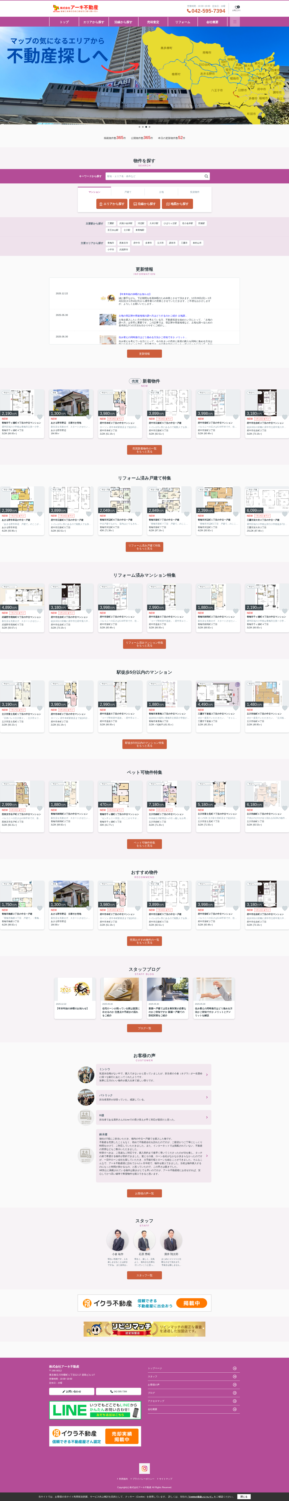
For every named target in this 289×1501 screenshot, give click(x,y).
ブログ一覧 (144, 1028)
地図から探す (180, 203)
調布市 (172, 243)
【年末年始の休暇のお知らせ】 (135, 294)
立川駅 (127, 230)
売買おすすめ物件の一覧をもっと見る (144, 941)
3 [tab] (146, 127)
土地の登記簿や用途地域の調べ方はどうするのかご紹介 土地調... (153, 315)
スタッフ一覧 (144, 1275)
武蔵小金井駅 (125, 223)
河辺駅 (141, 223)
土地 (161, 192)
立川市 (160, 243)
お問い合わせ (73, 1391)
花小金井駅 (187, 223)
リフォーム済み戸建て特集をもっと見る (144, 547)
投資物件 (195, 192)
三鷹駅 (111, 223)
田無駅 (201, 223)
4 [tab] (149, 127)
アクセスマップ (156, 1401)
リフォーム (182, 22)
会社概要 (212, 22)
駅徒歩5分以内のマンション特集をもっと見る (144, 744)
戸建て (127, 192)
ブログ (151, 1392)
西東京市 (123, 243)
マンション (94, 192)
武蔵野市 (123, 249)
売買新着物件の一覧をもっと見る (144, 450)
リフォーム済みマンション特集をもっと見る (144, 644)
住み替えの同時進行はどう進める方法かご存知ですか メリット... (153, 337)
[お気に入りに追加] (39, 417)
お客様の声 (154, 1384)
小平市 (111, 249)
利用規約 (123, 1479)
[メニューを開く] (235, 21)
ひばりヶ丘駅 (170, 223)
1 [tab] (139, 127)
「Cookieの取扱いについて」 (200, 1497)
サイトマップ (165, 1479)
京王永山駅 (113, 230)
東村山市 (197, 243)
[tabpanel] (144, 75)
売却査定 (153, 22)
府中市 (136, 243)
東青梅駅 (140, 230)
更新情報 (144, 353)
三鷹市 (184, 243)
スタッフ (152, 1376)
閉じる (244, 1496)
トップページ (155, 1368)
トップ (64, 22)
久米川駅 (154, 223)
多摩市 (148, 243)
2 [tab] (143, 127)
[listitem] (71, 413)
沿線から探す (123, 22)
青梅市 (111, 243)
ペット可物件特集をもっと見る (144, 844)
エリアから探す (93, 22)
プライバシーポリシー (143, 1479)
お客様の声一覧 (144, 1193)
